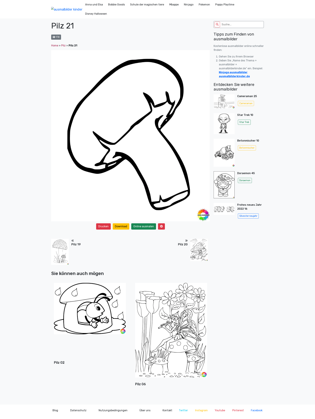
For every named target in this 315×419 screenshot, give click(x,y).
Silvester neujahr (248, 216)
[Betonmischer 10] (224, 154)
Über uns (144, 410)
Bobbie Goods (116, 4)
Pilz (63, 45)
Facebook (256, 410)
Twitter (183, 410)
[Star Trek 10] (224, 124)
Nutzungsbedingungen (113, 410)
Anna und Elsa (94, 4)
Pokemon (204, 4)
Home (54, 45)
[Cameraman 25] (224, 102)
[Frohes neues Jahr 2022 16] (224, 211)
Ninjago (188, 4)
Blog (55, 410)
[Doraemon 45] (224, 185)
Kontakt (167, 410)
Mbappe (174, 4)
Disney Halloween (96, 13)
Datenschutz (78, 410)
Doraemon (244, 180)
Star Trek (244, 122)
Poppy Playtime (224, 4)
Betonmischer (246, 147)
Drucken (103, 226)
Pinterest (238, 410)
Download (121, 226)
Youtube (220, 410)
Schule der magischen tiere (147, 4)
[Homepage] (67, 9)
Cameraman (245, 103)
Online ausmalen (143, 226)
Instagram (201, 410)
